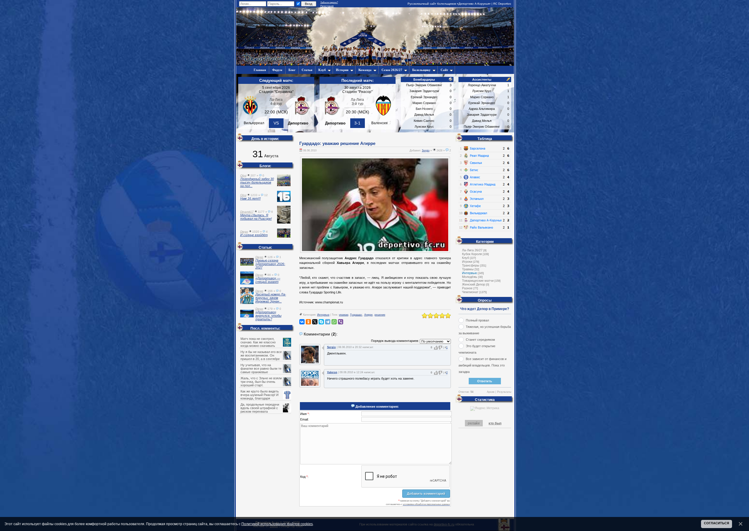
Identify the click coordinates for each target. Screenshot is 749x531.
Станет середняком (480, 339)
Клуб (322, 70)
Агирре (368, 314)
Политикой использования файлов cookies (277, 524)
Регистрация (327, 6)
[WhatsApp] (334, 321)
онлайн (474, 423)
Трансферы (470, 265)
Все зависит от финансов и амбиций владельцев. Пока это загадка (482, 365)
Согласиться (716, 523)
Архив (490, 391)
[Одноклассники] (308, 321)
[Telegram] (327, 321)
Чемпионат (470, 292)
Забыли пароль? (329, 2)
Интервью (323, 314)
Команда (365, 70)
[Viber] (340, 321)
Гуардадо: (356, 314)
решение (379, 314)
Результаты (504, 391)
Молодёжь (469, 277)
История (342, 70)
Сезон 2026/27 (392, 70)
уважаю (343, 314)
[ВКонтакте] (302, 321)
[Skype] (321, 321)
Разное (467, 288)
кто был (495, 423)
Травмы (468, 269)
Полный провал (477, 320)
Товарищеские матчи (478, 280)
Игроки (467, 261)
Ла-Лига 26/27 (472, 250)
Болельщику (421, 70)
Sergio (426, 150)
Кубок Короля (472, 254)
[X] (314, 321)
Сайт (444, 70)
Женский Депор (473, 284)
